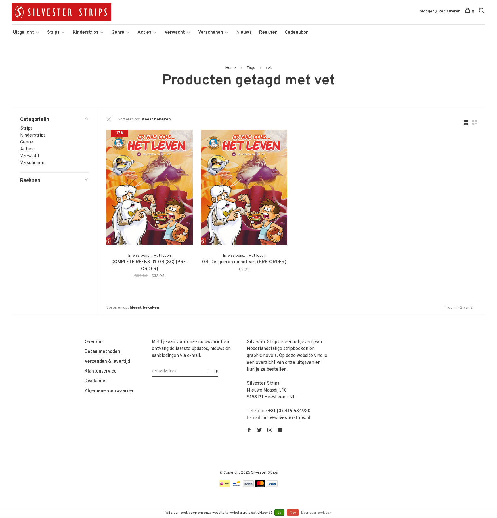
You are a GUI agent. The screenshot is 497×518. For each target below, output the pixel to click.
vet (269, 67)
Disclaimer (96, 381)
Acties (144, 32)
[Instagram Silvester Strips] (269, 431)
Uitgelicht (23, 32)
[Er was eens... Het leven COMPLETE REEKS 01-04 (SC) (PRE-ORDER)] (149, 188)
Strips (53, 32)
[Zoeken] (482, 11)
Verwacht (175, 32)
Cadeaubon (297, 32)
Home (230, 67)
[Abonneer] (211, 371)
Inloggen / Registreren (439, 11)
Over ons (94, 342)
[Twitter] (259, 431)
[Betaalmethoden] (224, 486)
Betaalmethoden (102, 352)
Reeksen (268, 32)
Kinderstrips (85, 32)
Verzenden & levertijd (107, 361)
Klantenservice (101, 371)
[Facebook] (249, 431)
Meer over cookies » (316, 513)
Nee (293, 513)
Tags (250, 67)
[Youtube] (280, 431)
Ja (279, 513)
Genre (118, 32)
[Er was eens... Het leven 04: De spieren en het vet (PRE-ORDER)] (244, 188)
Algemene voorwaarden (110, 391)
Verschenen (210, 32)
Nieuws (244, 32)
